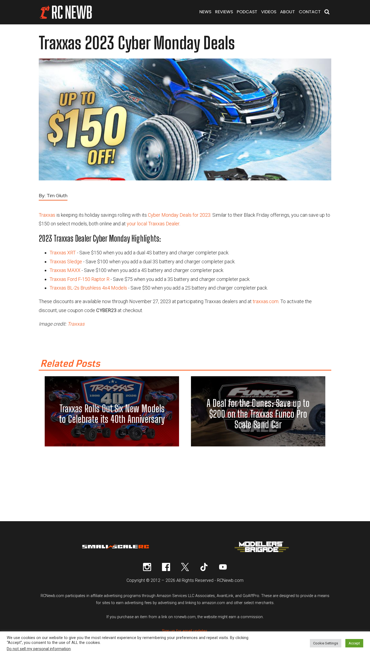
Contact (310, 12)
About (287, 12)
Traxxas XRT (63, 252)
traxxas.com (265, 301)
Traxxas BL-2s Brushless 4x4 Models (88, 288)
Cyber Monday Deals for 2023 (179, 215)
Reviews (224, 12)
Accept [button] (354, 643)
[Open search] (327, 12)
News (205, 12)
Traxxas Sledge (66, 261)
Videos (268, 12)
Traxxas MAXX (65, 270)
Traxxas (47, 215)
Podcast (247, 12)
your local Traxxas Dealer (153, 223)
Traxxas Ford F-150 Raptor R (79, 279)
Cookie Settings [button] (325, 643)
